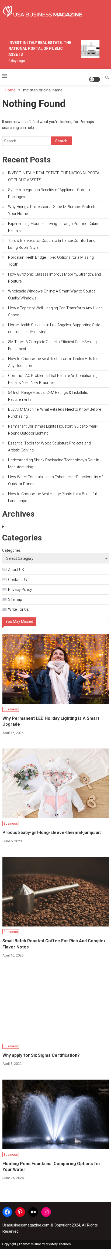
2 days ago (14, 61)
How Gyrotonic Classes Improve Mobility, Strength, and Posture (54, 277)
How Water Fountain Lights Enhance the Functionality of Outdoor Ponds (55, 480)
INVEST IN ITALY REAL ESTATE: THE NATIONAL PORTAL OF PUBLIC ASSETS (37, 48)
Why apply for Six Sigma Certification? (41, 1055)
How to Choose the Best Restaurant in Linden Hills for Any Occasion (53, 362)
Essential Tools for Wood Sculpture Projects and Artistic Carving (49, 446)
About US (16, 570)
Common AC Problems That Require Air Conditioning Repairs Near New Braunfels (53, 379)
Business (11, 709)
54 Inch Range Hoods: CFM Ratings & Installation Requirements (49, 396)
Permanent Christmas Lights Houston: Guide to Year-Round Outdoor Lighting (53, 429)
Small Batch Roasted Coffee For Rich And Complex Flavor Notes (54, 943)
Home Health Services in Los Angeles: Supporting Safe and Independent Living (54, 328)
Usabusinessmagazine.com (26, 1225)
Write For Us (18, 609)
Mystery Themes (58, 1244)
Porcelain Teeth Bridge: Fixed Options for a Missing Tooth (51, 260)
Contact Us (17, 579)
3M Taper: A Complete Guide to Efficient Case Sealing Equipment (52, 345)
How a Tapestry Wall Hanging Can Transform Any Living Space (55, 311)
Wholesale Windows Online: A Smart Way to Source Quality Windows (51, 294)
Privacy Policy (20, 589)
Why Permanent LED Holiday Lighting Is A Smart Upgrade (50, 721)
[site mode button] (94, 79)
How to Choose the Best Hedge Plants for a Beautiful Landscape (52, 497)
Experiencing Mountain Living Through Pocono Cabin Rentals (53, 227)
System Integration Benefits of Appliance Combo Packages (49, 193)
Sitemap (15, 599)
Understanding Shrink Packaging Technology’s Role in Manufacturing (53, 463)
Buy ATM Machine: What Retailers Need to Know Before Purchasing (54, 412)
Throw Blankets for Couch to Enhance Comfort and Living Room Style (51, 244)
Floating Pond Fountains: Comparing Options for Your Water (51, 1166)
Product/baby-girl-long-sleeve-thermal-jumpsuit (51, 832)
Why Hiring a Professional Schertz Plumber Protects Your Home (52, 210)
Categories (11, 550)
